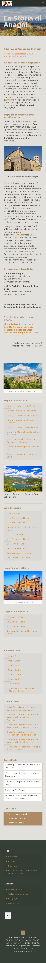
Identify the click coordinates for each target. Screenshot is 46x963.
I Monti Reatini (14, 670)
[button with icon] (8, 915)
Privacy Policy (15, 889)
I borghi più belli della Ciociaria (22, 427)
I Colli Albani (13, 684)
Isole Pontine (13, 513)
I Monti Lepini (14, 661)
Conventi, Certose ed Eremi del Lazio (22, 632)
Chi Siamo (13, 857)
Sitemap (12, 866)
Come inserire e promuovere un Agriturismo (22, 872)
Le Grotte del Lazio (16, 544)
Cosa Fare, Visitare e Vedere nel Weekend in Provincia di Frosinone (22, 717)
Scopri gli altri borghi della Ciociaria (22, 307)
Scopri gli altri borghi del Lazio (20, 304)
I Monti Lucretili (15, 674)
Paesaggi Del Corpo (15, 790)
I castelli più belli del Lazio (18, 330)
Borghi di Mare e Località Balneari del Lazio (24, 433)
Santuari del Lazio (16, 622)
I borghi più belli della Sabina (21, 411)
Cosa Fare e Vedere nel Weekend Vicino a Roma (23, 748)
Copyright (37, 346)
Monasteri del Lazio (16, 617)
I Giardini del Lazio (16, 522)
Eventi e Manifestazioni (18, 814)
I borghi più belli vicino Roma (22, 415)
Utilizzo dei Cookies (18, 894)
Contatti (12, 861)
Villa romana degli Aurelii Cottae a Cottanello (22, 774)
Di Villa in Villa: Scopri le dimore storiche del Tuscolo (21, 797)
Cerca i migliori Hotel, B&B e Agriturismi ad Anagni (18, 55)
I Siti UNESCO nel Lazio (18, 557)
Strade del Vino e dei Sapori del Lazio (22, 528)
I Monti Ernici (13, 656)
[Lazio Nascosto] (7, 3)
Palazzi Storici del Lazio (18, 534)
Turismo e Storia (15, 823)
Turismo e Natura (16, 818)
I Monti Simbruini (15, 665)
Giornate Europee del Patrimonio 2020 (22, 783)
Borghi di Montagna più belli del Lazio (23, 448)
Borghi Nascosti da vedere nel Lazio (22, 455)
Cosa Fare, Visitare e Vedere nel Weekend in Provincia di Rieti (22, 733)
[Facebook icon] (23, 955)
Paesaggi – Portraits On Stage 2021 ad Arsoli (22, 766)
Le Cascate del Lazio (17, 548)
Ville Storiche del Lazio (18, 518)
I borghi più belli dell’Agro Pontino (20, 421)
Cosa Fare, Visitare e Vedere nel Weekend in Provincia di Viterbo (23, 740)
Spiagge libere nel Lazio (19, 553)
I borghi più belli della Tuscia (21, 406)
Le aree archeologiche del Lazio (21, 332)
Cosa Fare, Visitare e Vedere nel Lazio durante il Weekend (22, 708)
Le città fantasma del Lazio (18, 327)
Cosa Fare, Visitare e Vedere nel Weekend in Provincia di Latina (22, 726)
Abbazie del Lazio (16, 626)
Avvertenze (14, 903)
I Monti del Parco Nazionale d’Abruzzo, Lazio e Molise (20, 689)
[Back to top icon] (23, 933)
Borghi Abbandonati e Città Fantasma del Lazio (21, 440)
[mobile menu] (43, 3)
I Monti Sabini (14, 679)
